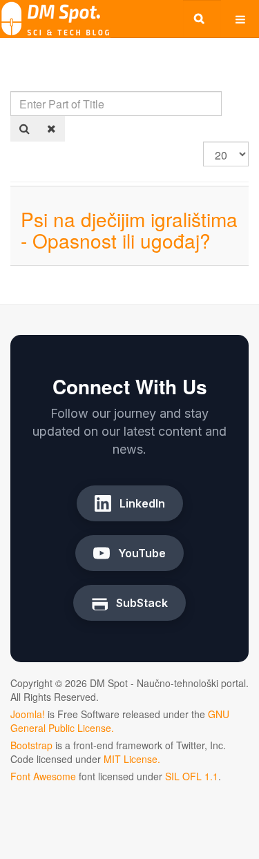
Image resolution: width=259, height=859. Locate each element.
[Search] (24, 129)
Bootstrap (31, 745)
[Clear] (51, 129)
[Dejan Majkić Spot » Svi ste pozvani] (55, 19)
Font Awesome (43, 776)
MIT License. (132, 759)
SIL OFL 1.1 (191, 776)
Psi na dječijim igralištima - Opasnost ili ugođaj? (129, 229)
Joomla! (27, 714)
